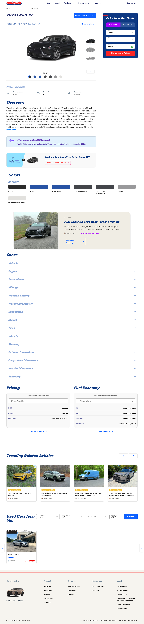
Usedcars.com (98, 587)
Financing (47, 602)
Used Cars (127, 25)
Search (131, 516)
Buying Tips (48, 598)
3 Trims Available (87, 24)
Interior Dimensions (20, 368)
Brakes (12, 319)
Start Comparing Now (56, 163)
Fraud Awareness (123, 605)
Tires (11, 328)
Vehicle (13, 263)
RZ (23, 8)
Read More (11, 129)
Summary (14, 376)
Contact (71, 595)
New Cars (113, 25)
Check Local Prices (120, 53)
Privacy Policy (122, 591)
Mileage (13, 287)
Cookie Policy (122, 595)
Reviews (47, 595)
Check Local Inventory (84, 15)
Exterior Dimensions (21, 352)
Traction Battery (18, 295)
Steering (13, 344)
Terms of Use (122, 587)
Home (8, 8)
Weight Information (20, 303)
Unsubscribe (122, 608)
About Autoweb (74, 587)
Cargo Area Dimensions (23, 360)
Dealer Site (72, 591)
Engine (12, 271)
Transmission (16, 279)
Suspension (15, 311)
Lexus (16, 8)
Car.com (95, 591)
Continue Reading (70, 241)
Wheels (13, 336)
